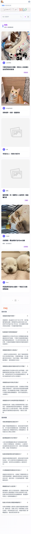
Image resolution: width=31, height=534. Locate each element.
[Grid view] (25, 16)
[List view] (28, 16)
